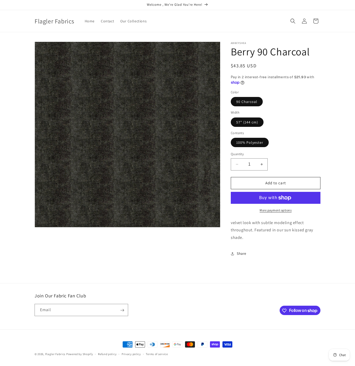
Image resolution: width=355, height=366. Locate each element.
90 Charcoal (246, 101)
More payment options (276, 210)
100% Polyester (249, 142)
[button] (293, 21)
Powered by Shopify (79, 354)
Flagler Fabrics (55, 354)
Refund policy (107, 354)
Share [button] (241, 253)
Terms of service (157, 354)
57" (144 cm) (247, 122)
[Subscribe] (122, 310)
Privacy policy (131, 354)
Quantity (237, 154)
